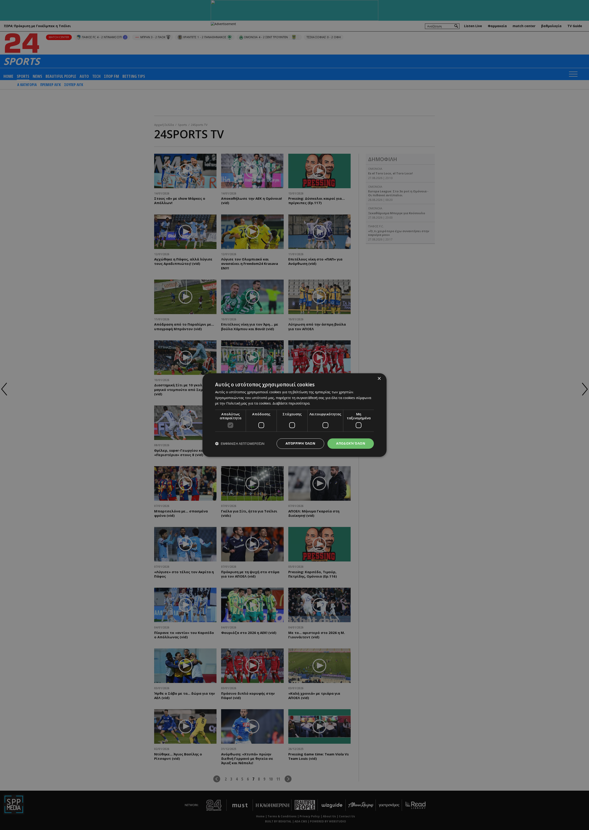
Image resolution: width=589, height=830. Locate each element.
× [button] (379, 378)
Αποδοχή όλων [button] (350, 443)
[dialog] (294, 415)
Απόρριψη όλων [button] (300, 443)
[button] (239, 443)
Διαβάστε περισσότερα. (291, 403)
